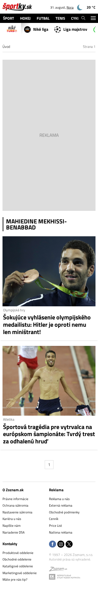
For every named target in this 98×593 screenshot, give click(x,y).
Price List (55, 525)
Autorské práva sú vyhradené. (70, 559)
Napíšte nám (12, 525)
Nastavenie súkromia (17, 512)
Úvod (6, 46)
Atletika (8, 419)
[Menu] (93, 18)
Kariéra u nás (12, 518)
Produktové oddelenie (18, 552)
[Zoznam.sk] (58, 569)
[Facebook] (52, 544)
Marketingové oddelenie (20, 572)
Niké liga (40, 29)
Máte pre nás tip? (15, 579)
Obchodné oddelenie (17, 559)
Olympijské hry (14, 310)
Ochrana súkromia (15, 505)
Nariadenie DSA (14, 532)
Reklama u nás (59, 498)
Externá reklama (60, 505)
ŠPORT (8, 18)
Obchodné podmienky (64, 512)
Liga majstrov (75, 29)
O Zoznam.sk (13, 490)
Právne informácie (15, 498)
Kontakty (10, 544)
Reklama (56, 490)
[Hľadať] (83, 18)
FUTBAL (43, 18)
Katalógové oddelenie (18, 566)
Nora (70, 7)
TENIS (60, 18)
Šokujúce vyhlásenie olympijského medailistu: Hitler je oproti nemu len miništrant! (47, 324)
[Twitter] (69, 544)
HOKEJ (25, 18)
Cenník (53, 518)
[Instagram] (60, 544)
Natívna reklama (60, 532)
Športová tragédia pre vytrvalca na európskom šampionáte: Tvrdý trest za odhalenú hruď (49, 434)
